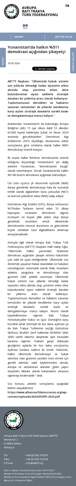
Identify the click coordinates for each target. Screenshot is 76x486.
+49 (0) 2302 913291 (37, 455)
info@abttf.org (34, 463)
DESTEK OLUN (63, 36)
